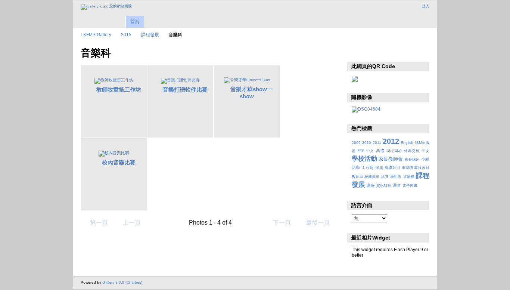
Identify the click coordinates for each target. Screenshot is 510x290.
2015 (126, 34)
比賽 (385, 177)
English (407, 143)
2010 (366, 143)
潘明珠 (395, 177)
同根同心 (394, 151)
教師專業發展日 (415, 168)
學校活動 (364, 158)
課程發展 (150, 34)
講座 (371, 185)
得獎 (379, 168)
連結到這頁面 (372, 52)
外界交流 (412, 151)
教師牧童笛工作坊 (118, 89)
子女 (425, 151)
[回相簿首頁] (106, 7)
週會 (397, 185)
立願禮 (408, 177)
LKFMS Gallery (96, 34)
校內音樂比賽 (119, 162)
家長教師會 (391, 159)
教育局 (357, 177)
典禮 (380, 150)
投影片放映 (356, 52)
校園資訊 (371, 177)
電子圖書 (409, 185)
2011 (377, 143)
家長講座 (412, 159)
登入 (425, 6)
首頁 (134, 21)
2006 (356, 143)
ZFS (360, 151)
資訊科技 (383, 185)
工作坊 (367, 168)
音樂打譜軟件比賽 (185, 89)
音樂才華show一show (251, 92)
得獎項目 (393, 168)
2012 (391, 141)
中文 (370, 151)
